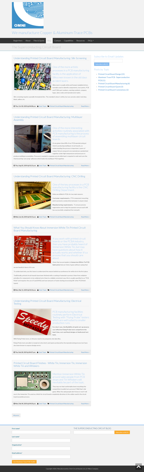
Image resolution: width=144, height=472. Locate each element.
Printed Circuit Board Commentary (113, 90)
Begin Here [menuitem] (17, 41)
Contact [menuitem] (57, 41)
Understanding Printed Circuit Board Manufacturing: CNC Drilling (49, 176)
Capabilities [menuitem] (68, 41)
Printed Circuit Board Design (111, 74)
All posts (16, 415)
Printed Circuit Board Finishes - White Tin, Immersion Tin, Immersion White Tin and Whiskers (50, 364)
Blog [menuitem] (49, 41)
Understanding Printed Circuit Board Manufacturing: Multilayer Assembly (48, 118)
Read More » (85, 106)
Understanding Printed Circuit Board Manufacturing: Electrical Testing (47, 302)
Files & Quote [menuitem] (39, 41)
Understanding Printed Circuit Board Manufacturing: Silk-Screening (50, 58)
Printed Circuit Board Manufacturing (61, 106)
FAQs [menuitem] (90, 41)
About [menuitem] (28, 41)
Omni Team (42, 106)
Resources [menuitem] (80, 41)
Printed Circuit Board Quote (110, 87)
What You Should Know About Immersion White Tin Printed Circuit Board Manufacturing (50, 229)
